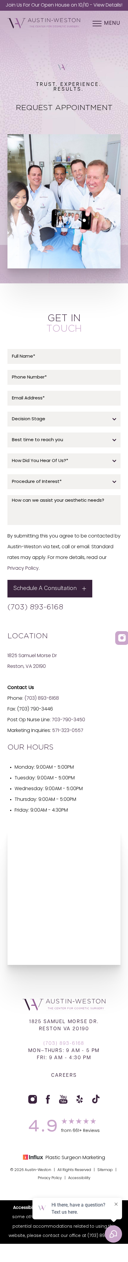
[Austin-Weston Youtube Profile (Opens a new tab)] (63, 1099)
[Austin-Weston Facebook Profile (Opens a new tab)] (48, 1099)
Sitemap (105, 1170)
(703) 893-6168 (35, 607)
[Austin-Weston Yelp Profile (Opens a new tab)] (80, 1099)
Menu (112, 23)
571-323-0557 (67, 730)
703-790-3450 (68, 720)
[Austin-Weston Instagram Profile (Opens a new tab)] (32, 1099)
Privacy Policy (23, 568)
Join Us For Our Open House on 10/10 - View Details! (64, 5)
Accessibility (79, 1178)
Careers (64, 1075)
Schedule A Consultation (45, 588)
